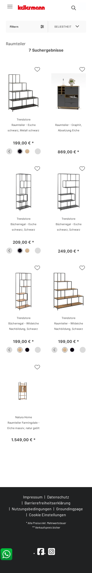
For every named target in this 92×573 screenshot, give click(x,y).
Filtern (14, 26)
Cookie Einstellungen (47, 515)
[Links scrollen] (9, 151)
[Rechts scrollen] (38, 151)
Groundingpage (69, 508)
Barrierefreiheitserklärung (47, 502)
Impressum (32, 496)
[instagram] (51, 551)
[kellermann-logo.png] (33, 6)
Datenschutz (58, 496)
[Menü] (10, 6)
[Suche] (73, 8)
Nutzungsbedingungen (32, 508)
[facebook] (40, 551)
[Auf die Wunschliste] (37, 69)
